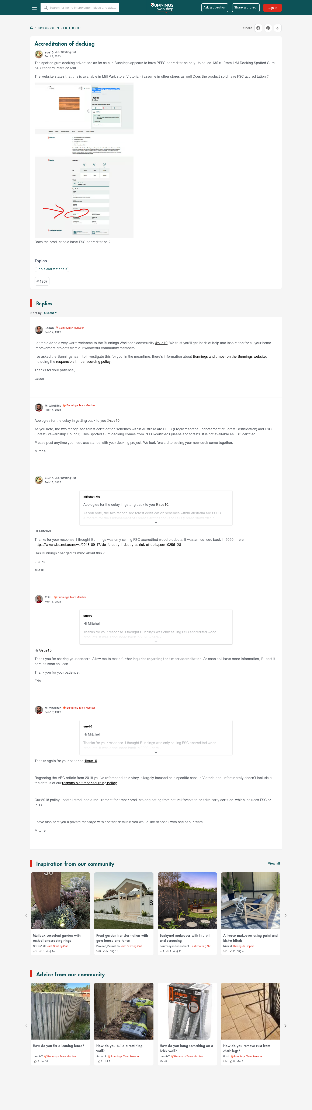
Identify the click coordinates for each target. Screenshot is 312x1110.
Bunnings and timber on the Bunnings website (229, 356)
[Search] (45, 7)
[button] (39, 54)
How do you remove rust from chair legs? (246, 1048)
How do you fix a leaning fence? (58, 1045)
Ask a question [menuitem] (215, 7)
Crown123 (39, 946)
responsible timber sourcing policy (83, 361)
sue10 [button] (49, 52)
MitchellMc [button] (53, 405)
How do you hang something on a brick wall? (186, 1048)
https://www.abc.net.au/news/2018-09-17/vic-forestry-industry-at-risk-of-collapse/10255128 (108, 544)
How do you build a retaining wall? (119, 1048)
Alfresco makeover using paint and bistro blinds (250, 938)
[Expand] (156, 522)
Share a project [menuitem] (245, 7)
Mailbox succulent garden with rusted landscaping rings (57, 938)
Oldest (49, 313)
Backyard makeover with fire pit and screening (184, 938)
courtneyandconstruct (175, 946)
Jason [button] (49, 328)
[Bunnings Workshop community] (162, 7)
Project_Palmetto (108, 946)
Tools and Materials (52, 269)
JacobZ (38, 1056)
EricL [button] (48, 597)
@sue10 (161, 343)
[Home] (31, 28)
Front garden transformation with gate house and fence (122, 938)
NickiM (227, 946)
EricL (226, 1056)
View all (274, 863)
